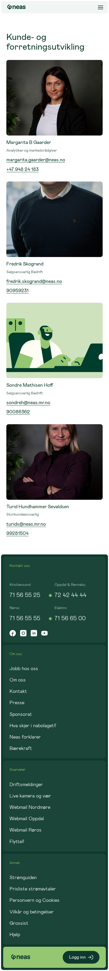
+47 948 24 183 (22, 169)
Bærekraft (21, 748)
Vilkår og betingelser (32, 912)
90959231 (17, 290)
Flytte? (17, 841)
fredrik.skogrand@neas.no (34, 281)
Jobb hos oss (24, 668)
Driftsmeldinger (26, 784)
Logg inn (77, 957)
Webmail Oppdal (27, 818)
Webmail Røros (26, 830)
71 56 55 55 (25, 618)
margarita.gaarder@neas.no (35, 160)
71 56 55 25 (25, 595)
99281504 (17, 533)
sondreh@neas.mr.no (28, 402)
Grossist (19, 923)
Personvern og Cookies (35, 900)
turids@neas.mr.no (26, 524)
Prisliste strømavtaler (33, 889)
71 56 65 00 (70, 618)
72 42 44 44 (70, 595)
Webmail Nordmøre (30, 807)
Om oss (18, 680)
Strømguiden (23, 877)
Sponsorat (21, 714)
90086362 (18, 412)
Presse (17, 702)
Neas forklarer (25, 737)
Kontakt (18, 691)
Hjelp (15, 934)
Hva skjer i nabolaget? (33, 725)
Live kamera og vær (30, 796)
